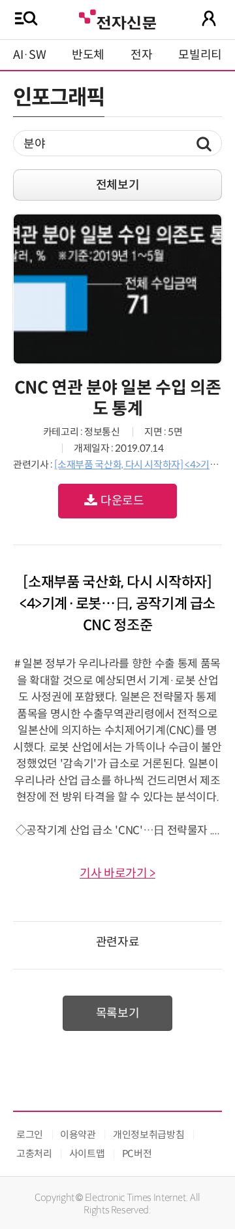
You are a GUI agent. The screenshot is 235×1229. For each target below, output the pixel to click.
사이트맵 (87, 1153)
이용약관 (78, 1134)
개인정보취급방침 (148, 1134)
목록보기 (118, 1013)
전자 (141, 55)
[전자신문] (117, 18)
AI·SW (29, 55)
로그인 (29, 1134)
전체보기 (118, 185)
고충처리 (34, 1153)
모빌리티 (200, 55)
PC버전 (137, 1153)
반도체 (88, 55)
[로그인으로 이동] (209, 18)
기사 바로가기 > (117, 873)
